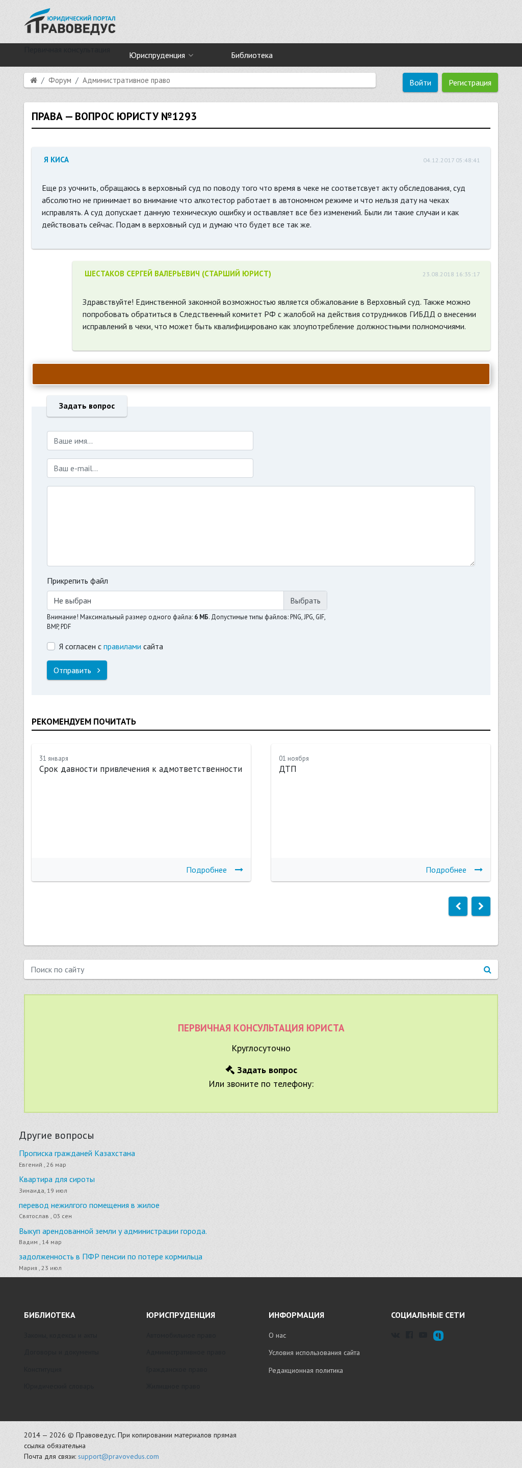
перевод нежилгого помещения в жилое (89, 1205)
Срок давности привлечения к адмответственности (140, 768)
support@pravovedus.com (118, 1456)
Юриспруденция (157, 55)
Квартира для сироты (57, 1179)
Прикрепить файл (77, 580)
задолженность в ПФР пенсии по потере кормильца (110, 1256)
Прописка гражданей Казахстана (77, 1153)
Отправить (73, 670)
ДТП (288, 768)
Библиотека (252, 55)
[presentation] (458, 906)
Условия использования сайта (314, 1352)
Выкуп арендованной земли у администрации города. (113, 1231)
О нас (277, 1335)
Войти (420, 82)
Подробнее (206, 870)
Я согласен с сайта (111, 646)
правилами (122, 646)
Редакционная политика (306, 1370)
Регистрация (470, 82)
